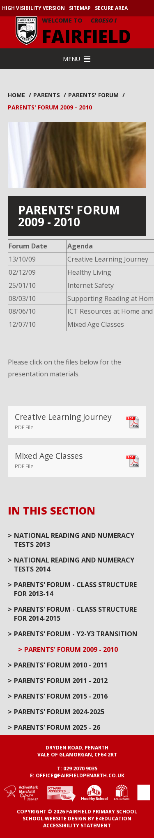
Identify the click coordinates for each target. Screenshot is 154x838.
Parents (46, 95)
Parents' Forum (93, 95)
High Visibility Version (33, 8)
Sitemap (80, 8)
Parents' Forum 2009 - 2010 (50, 107)
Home (16, 95)
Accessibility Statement (77, 825)
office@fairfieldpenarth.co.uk (80, 775)
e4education (113, 818)
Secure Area (111, 8)
